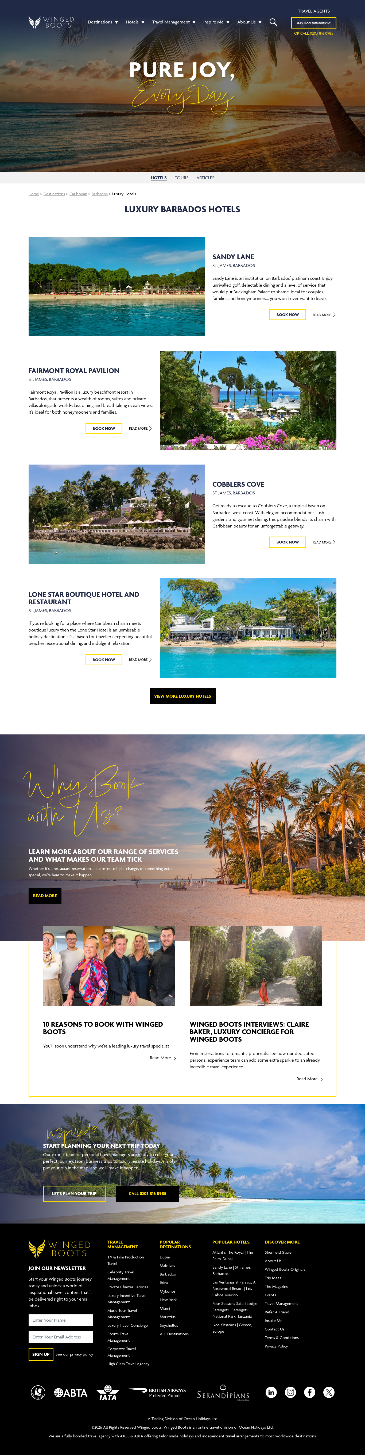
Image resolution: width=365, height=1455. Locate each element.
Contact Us (274, 1329)
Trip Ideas (273, 1277)
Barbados (100, 193)
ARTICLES (205, 177)
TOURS (181, 177)
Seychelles (169, 1325)
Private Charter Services (127, 1286)
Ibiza (164, 1282)
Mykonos (168, 1291)
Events (270, 1294)
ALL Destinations (174, 1333)
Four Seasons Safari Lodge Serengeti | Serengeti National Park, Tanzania (234, 1310)
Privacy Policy (276, 1346)
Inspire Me (213, 22)
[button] (115, 22)
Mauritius (168, 1316)
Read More (322, 315)
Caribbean (78, 193)
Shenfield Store (278, 1252)
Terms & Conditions (282, 1337)
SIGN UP (41, 1354)
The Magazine (276, 1286)
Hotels (132, 22)
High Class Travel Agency (128, 1363)
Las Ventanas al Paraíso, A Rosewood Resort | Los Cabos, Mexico (234, 1288)
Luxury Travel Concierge (127, 1325)
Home (34, 193)
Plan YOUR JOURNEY (314, 23)
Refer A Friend (277, 1311)
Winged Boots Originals (285, 1269)
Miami (165, 1308)
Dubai (165, 1257)
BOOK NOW (288, 314)
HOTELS (159, 177)
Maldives (167, 1265)
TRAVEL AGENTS (314, 11)
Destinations (100, 22)
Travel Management (171, 22)
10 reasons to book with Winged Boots (103, 1028)
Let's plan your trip (74, 1193)
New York (168, 1299)
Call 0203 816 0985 (147, 1193)
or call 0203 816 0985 (313, 33)
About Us (246, 22)
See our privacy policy (74, 1354)
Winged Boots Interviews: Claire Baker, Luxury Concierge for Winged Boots (249, 1032)
